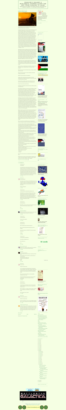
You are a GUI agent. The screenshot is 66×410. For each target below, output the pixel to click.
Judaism (39, 321)
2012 (39, 345)
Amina (21, 251)
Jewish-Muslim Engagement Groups (42, 316)
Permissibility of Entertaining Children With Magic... (43, 378)
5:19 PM (21, 199)
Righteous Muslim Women (42, 365)
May (40, 359)
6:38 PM (21, 208)
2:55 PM (21, 249)
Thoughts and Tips (41, 238)
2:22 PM (21, 187)
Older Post (35, 314)
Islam (38, 320)
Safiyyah (21, 263)
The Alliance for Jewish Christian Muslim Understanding (42, 335)
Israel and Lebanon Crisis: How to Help (42, 336)
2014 (39, 343)
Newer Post (19, 314)
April (40, 360)
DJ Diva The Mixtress (22, 246)
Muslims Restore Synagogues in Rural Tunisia (43, 374)
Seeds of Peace (39, 333)
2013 (39, 344)
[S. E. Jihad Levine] (40, 39)
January (41, 364)
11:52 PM (21, 293)
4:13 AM (21, 261)
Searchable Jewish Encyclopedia (42, 322)
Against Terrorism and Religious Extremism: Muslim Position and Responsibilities (42, 326)
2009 (39, 349)
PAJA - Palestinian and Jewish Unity (42, 315)
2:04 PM (21, 279)
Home (27, 314)
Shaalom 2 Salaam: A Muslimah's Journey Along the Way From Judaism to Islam (33, 4)
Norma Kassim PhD (22, 210)
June (40, 358)
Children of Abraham (40, 319)
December (41, 351)
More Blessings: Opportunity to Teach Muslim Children (43, 368)
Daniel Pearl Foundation (41, 330)
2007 (39, 380)
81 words (44, 242)
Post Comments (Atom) (24, 315)
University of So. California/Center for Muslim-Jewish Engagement (42, 318)
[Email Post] (28, 159)
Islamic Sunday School (42, 366)
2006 (39, 381)
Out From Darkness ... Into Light (43, 102)
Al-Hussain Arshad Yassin (23, 304)
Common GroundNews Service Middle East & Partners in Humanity (42, 329)
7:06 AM (21, 310)
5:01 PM (21, 234)
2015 (39, 342)
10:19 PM (21, 244)
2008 (39, 350)
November (41, 352)
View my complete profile (42, 20)
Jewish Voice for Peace (40, 314)
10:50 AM (21, 220)
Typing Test (39, 246)
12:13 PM (21, 302)
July (40, 357)
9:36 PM (21, 214)
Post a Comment (20, 312)
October (41, 353)
